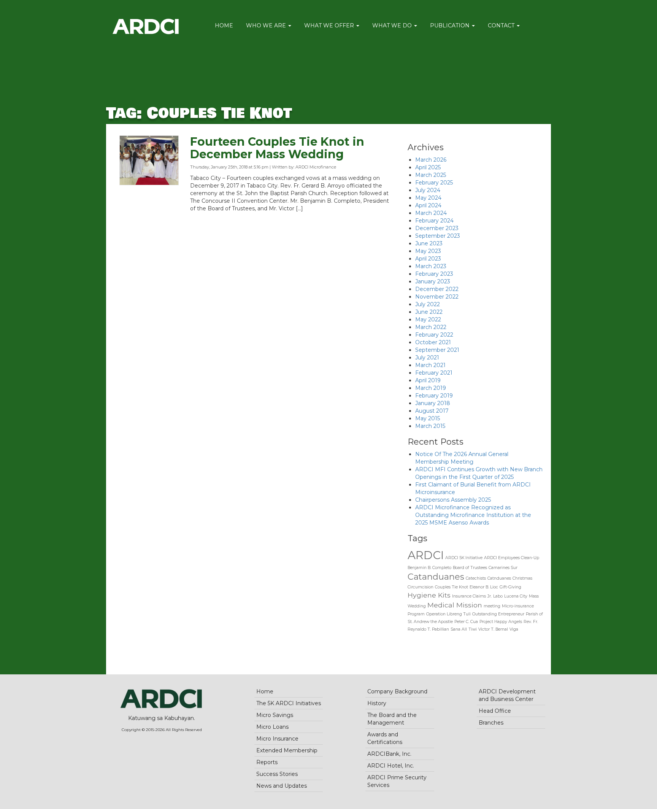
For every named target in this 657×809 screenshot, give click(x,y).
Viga (513, 629)
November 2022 (437, 296)
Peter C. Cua (466, 621)
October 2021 (433, 342)
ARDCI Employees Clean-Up (511, 557)
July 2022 (427, 304)
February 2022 (434, 334)
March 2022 (430, 327)
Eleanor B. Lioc (484, 587)
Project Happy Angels (500, 621)
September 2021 (437, 349)
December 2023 (437, 228)
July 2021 (427, 357)
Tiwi (472, 629)
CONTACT (502, 25)
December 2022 (437, 289)
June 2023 (429, 243)
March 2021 (430, 365)
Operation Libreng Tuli (448, 614)
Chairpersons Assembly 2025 (453, 499)
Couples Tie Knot (451, 587)
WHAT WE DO (392, 25)
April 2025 (428, 167)
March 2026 (430, 159)
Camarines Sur (503, 567)
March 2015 (430, 426)
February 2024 (434, 220)
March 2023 (430, 266)
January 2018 (432, 403)
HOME (224, 25)
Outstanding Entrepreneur (498, 614)
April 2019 (428, 380)
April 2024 (428, 205)
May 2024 (428, 197)
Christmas (522, 578)
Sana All (459, 629)
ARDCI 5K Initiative (463, 557)
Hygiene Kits (429, 595)
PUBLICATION (450, 25)
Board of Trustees (470, 567)
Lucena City (515, 596)
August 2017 (432, 410)
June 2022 (429, 311)
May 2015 (427, 418)
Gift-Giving (510, 587)
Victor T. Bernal (493, 629)
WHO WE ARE (266, 25)
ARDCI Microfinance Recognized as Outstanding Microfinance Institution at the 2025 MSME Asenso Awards (473, 515)
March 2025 (430, 175)
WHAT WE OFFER (329, 25)
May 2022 (428, 319)
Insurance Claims (469, 596)
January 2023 (432, 281)
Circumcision (420, 587)
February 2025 (434, 182)
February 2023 (434, 273)
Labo (498, 596)
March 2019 (430, 388)
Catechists (476, 578)
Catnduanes (499, 578)
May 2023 (428, 251)
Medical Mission (454, 605)
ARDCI (426, 555)
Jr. (489, 596)
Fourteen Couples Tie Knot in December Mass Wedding (277, 148)
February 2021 (433, 372)
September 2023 (437, 235)
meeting (492, 606)
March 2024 (431, 213)
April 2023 (428, 258)
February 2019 (434, 395)
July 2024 (427, 190)
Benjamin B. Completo (429, 567)
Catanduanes (436, 576)
